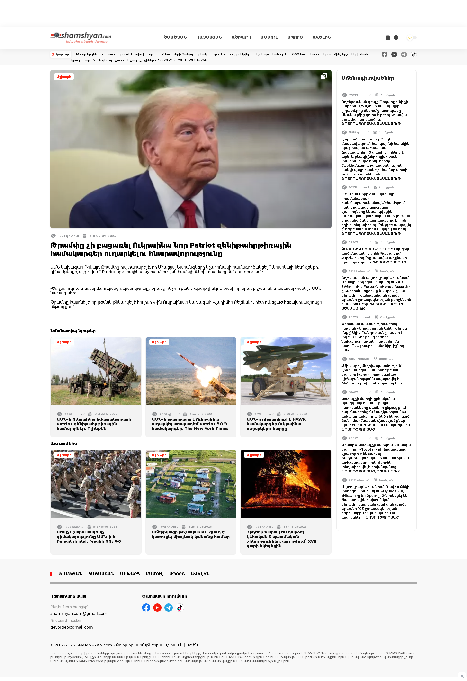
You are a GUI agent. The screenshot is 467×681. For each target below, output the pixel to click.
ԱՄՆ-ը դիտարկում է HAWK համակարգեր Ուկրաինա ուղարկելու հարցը (276, 424)
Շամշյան (387, 95)
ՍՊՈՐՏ (295, 37)
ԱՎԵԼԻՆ (322, 37)
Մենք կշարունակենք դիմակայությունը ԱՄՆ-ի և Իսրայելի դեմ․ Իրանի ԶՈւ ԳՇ (89, 537)
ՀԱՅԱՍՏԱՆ (209, 37)
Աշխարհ (63, 77)
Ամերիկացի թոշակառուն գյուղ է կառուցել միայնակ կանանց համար (191, 534)
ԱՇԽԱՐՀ (241, 37)
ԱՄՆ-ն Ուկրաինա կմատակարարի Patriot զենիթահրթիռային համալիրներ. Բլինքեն (94, 424)
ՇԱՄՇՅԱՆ (175, 37)
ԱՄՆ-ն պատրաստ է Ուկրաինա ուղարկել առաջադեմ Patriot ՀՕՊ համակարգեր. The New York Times (190, 424)
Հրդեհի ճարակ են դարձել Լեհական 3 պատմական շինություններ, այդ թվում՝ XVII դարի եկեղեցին (281, 539)
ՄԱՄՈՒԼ (269, 37)
